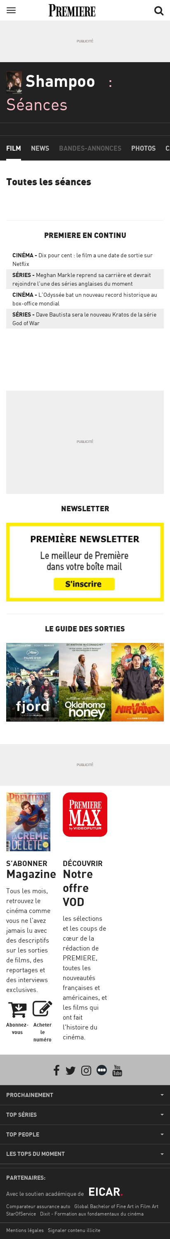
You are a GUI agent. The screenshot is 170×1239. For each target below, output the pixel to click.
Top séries (21, 1114)
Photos (143, 148)
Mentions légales (25, 1230)
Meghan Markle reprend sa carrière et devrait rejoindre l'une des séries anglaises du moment (81, 279)
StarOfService (21, 1214)
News (40, 148)
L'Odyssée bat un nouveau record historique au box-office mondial (84, 299)
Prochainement (29, 1095)
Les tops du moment (35, 1153)
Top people (22, 1134)
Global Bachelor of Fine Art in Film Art (116, 1206)
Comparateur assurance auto (38, 1206)
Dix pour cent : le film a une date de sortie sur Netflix (82, 259)
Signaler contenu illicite (74, 1230)
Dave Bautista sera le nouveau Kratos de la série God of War (84, 318)
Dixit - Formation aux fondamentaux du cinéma (92, 1214)
